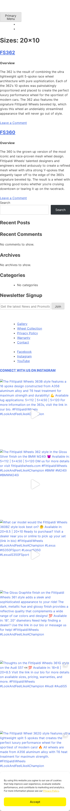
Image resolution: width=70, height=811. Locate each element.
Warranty (23, 338)
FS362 (7, 52)
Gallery (22, 324)
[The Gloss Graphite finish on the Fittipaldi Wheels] (35, 625)
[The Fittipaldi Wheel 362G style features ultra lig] (35, 766)
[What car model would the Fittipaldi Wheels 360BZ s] (35, 554)
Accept (35, 802)
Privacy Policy (51, 790)
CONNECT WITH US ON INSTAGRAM (28, 370)
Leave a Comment (13, 123)
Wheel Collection (29, 328)
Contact (23, 342)
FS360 (7, 132)
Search (5, 203)
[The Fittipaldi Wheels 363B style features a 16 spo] (35, 414)
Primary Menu (10, 17)
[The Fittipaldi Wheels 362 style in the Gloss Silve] (35, 484)
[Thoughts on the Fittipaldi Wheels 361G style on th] (35, 695)
